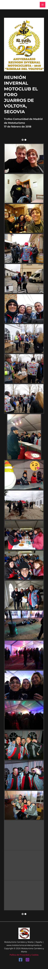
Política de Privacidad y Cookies (24, 954)
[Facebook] (21, 960)
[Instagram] (27, 960)
